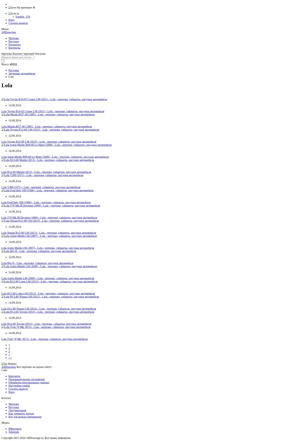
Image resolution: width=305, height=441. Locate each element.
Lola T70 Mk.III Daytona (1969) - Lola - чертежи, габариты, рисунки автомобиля (49, 217)
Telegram (13, 431)
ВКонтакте (15, 428)
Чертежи (13, 38)
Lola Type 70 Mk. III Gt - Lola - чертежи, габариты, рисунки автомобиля (44, 339)
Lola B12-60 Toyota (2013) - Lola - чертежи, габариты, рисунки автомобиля (46, 323)
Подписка (14, 44)
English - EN (23, 16)
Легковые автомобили (21, 73)
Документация (17, 410)
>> (10, 357)
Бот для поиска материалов (24, 416)
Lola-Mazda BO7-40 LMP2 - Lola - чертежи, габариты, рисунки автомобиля (46, 126)
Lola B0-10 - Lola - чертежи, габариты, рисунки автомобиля (37, 263)
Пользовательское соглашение (26, 379)
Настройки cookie (19, 385)
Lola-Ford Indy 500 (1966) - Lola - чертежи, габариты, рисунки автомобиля (46, 202)
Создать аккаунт (18, 23)
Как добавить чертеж (21, 413)
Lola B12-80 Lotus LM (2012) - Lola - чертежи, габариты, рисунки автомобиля (48, 293)
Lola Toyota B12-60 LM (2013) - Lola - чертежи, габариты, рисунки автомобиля (48, 141)
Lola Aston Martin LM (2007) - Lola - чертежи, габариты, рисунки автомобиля (47, 247)
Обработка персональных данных (28, 382)
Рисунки (13, 41)
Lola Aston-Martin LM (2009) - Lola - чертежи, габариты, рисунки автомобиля (47, 278)
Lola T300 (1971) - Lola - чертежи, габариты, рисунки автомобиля (40, 187)
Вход (11, 19)
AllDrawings (8, 32)
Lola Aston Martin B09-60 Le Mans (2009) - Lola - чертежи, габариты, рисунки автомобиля (55, 156)
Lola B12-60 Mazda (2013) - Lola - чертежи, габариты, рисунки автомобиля (46, 172)
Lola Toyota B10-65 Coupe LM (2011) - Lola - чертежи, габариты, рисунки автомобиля (52, 111)
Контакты (14, 47)
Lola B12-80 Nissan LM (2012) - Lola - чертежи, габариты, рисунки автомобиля (48, 308)
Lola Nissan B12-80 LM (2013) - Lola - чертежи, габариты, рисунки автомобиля (48, 232)
